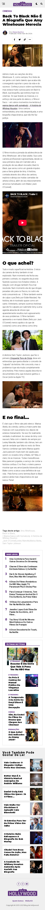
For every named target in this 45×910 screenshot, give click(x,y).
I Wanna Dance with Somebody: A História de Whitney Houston (22, 537)
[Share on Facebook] (14, 39)
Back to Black (8, 533)
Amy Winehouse (28, 531)
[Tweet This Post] (19, 39)
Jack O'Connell (9, 541)
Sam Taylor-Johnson (11, 543)
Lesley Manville (22, 541)
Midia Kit (29, 901)
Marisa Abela (35, 541)
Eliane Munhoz (18, 32)
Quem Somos (18, 901)
